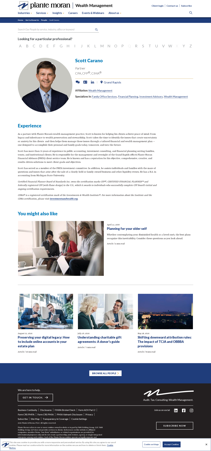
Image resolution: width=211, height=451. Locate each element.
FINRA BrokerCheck (65, 410)
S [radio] (143, 46)
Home (20, 20)
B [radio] (27, 46)
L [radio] (95, 46)
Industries (24, 13)
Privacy (89, 414)
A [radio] (20, 46)
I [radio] (74, 46)
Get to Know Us (32, 20)
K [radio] (88, 46)
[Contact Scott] (78, 82)
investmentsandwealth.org (64, 199)
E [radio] (48, 46)
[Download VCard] (85, 82)
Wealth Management (100, 90)
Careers (73, 13)
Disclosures (46, 410)
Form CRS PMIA (45, 414)
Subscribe (186, 5)
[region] (105, 444)
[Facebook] (183, 411)
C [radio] (34, 46)
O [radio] (115, 46)
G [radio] (61, 46)
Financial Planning (128, 96)
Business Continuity (27, 410)
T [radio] (150, 46)
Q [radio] (129, 46)
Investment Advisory (151, 96)
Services (41, 13)
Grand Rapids (112, 82)
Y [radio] (184, 46)
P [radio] (122, 46)
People (44, 20)
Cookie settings (79, 418)
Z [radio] (190, 46)
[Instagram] (191, 411)
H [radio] (68, 46)
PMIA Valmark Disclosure (69, 414)
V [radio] (163, 46)
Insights (57, 13)
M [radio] (102, 46)
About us (114, 13)
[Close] (206, 444)
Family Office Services (104, 96)
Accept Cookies (171, 444)
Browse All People (104, 373)
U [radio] (156, 46)
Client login (157, 5)
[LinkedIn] (176, 411)
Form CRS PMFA (26, 414)
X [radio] (177, 46)
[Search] (190, 13)
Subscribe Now (174, 425)
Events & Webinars (93, 13)
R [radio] (136, 46)
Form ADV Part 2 (86, 410)
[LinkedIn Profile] (92, 82)
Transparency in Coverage (55, 418)
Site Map (35, 418)
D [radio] (40, 46)
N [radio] (109, 46)
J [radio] (82, 46)
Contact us (172, 5)
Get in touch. (33, 397)
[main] (105, 225)
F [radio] (54, 46)
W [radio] (170, 46)
